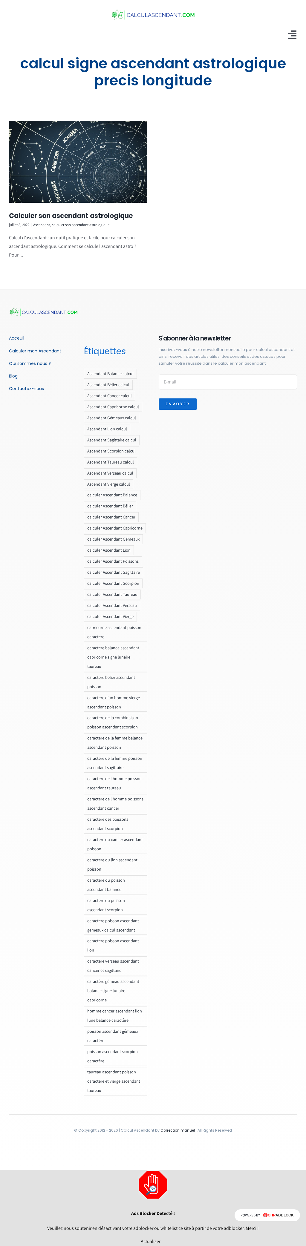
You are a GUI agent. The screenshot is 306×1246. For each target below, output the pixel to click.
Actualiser (150, 1241)
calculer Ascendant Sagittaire (113, 572)
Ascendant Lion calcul (107, 429)
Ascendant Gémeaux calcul (111, 418)
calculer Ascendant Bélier (110, 506)
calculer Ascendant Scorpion (113, 583)
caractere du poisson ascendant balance (106, 884)
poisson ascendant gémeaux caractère (112, 1035)
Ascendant (41, 224)
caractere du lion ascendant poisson (112, 864)
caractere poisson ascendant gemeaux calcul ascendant (113, 925)
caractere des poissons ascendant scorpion (107, 823)
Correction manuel (177, 1130)
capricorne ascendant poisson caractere (114, 631)
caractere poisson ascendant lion (113, 945)
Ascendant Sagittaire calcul (111, 440)
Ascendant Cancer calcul (109, 395)
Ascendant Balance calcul (110, 373)
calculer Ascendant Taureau (112, 594)
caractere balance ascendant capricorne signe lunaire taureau (113, 657)
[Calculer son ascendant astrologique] (78, 162)
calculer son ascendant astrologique (80, 224)
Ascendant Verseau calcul (110, 473)
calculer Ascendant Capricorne (115, 528)
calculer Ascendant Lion (109, 550)
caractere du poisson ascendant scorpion (106, 904)
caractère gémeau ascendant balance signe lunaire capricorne (113, 990)
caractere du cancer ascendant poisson (115, 844)
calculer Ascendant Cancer (111, 517)
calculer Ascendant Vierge (110, 616)
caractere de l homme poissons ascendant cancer (115, 803)
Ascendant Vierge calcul (108, 484)
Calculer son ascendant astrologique (71, 215)
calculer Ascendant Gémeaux (113, 539)
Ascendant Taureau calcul (110, 462)
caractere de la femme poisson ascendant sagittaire (114, 762)
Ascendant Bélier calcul (108, 384)
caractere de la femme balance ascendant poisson (115, 742)
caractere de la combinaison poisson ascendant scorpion (112, 722)
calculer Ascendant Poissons (113, 561)
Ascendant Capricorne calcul (113, 406)
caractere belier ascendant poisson (111, 681)
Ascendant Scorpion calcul (111, 451)
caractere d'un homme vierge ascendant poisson (113, 702)
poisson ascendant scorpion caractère (112, 1056)
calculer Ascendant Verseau (112, 605)
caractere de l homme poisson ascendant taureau (114, 783)
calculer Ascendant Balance (112, 495)
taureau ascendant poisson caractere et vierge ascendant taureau (113, 1081)
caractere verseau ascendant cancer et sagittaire (113, 965)
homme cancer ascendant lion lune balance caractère (114, 1015)
